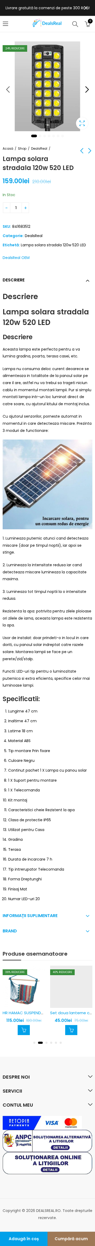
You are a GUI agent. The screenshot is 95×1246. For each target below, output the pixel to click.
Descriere (14, 280)
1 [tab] (34, 136)
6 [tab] (58, 136)
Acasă (8, 148)
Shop (22, 148)
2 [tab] (40, 136)
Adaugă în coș (24, 1239)
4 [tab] (49, 136)
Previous (8, 89)
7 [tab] (62, 136)
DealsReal (39, 148)
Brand (10, 931)
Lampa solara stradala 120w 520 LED (53, 245)
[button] (34, 1042)
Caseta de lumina (82, 123)
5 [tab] (53, 136)
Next (87, 89)
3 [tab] (44, 136)
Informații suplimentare (30, 916)
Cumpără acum (71, 1239)
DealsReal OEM (16, 257)
